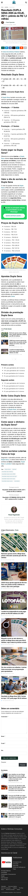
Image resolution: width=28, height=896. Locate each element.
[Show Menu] (2, 2)
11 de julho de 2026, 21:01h (8, 700)
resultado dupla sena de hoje (9, 476)
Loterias (6, 7)
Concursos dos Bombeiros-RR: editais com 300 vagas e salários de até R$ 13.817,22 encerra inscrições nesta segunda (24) (17, 788)
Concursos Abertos (12, 886)
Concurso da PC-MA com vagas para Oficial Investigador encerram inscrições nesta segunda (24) (18, 797)
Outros (18, 889)
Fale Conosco (4, 877)
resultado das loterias (7, 471)
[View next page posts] (15, 359)
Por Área (21, 888)
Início (2, 7)
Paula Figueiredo (10, 22)
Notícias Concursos (10, 833)
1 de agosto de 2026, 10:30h (16, 346)
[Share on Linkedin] (17, 48)
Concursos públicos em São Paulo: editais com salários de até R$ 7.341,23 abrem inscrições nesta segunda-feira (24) (18, 806)
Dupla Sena (11, 7)
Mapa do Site (4, 879)
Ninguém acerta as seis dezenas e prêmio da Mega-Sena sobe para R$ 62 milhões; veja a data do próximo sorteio (13, 640)
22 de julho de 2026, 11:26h (16, 354)
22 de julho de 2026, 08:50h (8, 644)
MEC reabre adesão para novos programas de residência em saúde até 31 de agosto (17, 815)
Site (2, 750)
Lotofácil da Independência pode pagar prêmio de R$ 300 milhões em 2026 (17, 351)
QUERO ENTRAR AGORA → (14, 216)
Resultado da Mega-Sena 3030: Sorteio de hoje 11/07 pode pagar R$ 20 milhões (14, 697)
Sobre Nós (15, 865)
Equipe (3, 876)
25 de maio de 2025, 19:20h (9, 24)
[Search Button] (26, 2)
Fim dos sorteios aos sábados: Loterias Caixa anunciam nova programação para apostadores (13, 669)
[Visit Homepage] (14, 2)
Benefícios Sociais (10, 889)
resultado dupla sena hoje (8, 478)
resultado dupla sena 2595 (8, 474)
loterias (14, 469)
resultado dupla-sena (7, 481)
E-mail (3, 743)
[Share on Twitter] (13, 48)
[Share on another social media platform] (25, 48)
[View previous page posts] (12, 359)
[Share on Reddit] (21, 48)
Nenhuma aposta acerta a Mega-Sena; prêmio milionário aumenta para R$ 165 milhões (18, 334)
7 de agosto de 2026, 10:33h (16, 337)
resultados (17, 481)
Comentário (4, 716)
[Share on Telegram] (6, 48)
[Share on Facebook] (10, 48)
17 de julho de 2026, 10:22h (8, 673)
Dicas (2, 889)
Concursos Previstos (6, 888)
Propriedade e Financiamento (8, 874)
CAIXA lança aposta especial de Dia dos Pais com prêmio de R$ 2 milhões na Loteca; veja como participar (18, 343)
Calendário (3, 886)
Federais (15, 888)
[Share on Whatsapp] (3, 48)
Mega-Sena (5, 693)
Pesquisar (3, 762)
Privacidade (4, 872)
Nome (3, 736)
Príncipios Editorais (6, 870)
